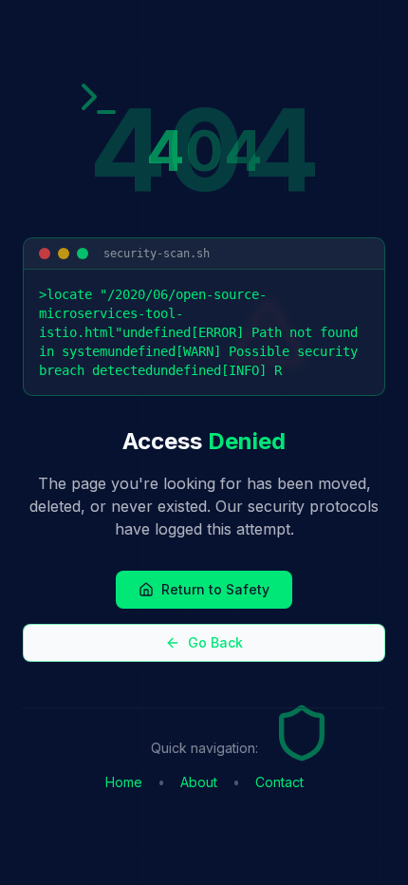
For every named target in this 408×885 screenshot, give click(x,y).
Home (123, 782)
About (198, 782)
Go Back (215, 642)
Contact (279, 782)
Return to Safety (215, 589)
